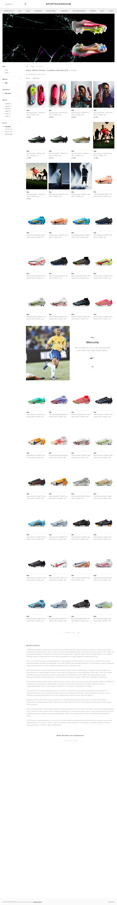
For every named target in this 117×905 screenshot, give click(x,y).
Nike (6, 83)
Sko (27, 66)
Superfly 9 (8, 108)
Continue (111, 902)
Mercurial (8, 93)
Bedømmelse (8, 134)
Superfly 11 (8, 106)
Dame (6, 72)
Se (92, 366)
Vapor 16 (7, 113)
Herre (6, 70)
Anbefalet (8, 126)
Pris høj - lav (8, 129)
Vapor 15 (7, 111)
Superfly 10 (8, 103)
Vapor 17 (7, 116)
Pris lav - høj (8, 131)
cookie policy (37, 902)
